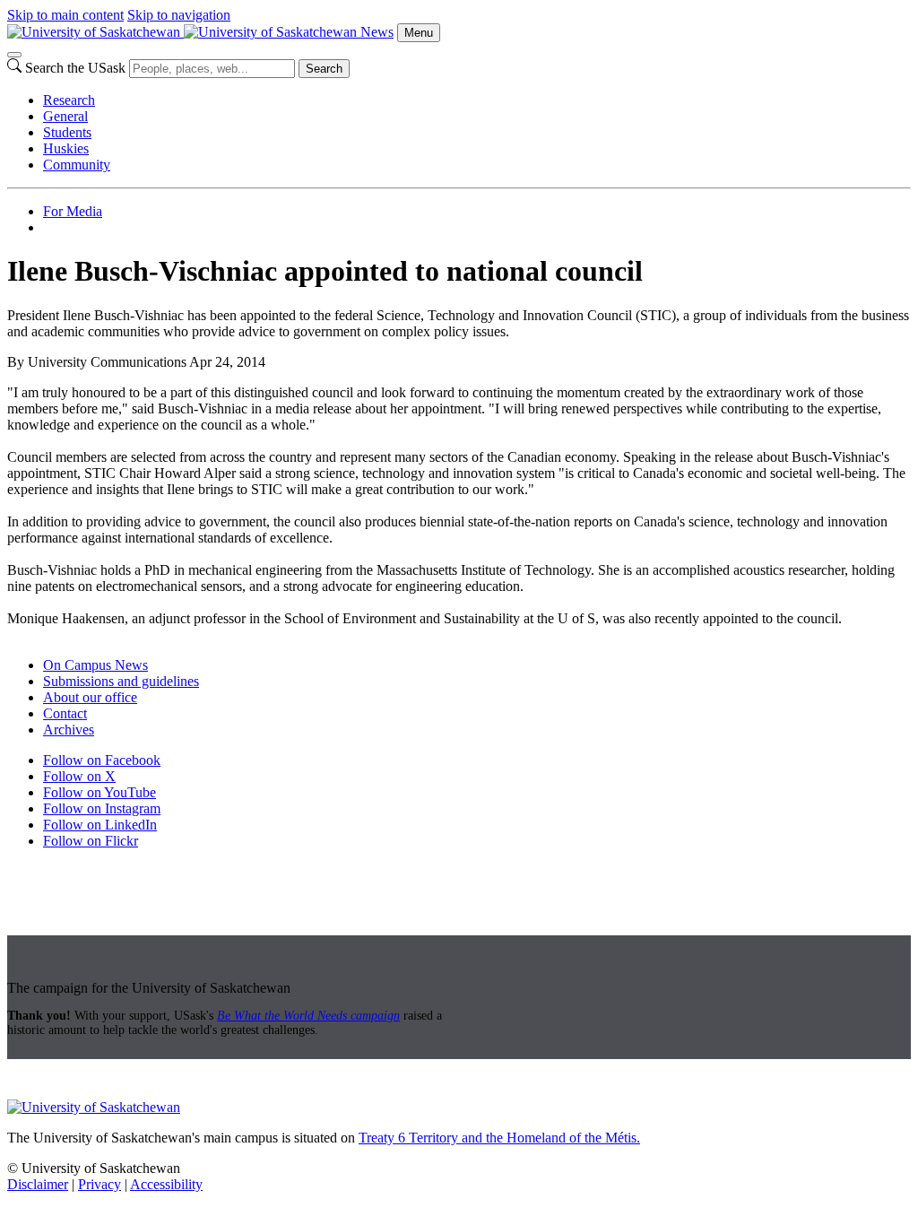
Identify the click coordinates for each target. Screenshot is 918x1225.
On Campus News (95, 665)
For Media (72, 211)
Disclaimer (37, 1184)
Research (69, 100)
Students (67, 132)
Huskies (66, 148)
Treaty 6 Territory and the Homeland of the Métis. (499, 1137)
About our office (90, 697)
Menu (418, 32)
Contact (65, 713)
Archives (68, 729)
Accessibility (166, 1184)
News (377, 31)
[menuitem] (477, 100)
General (65, 116)
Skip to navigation (178, 14)
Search (324, 68)
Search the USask (75, 67)
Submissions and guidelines (121, 681)
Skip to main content (65, 14)
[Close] (14, 54)
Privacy (99, 1184)
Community (76, 164)
